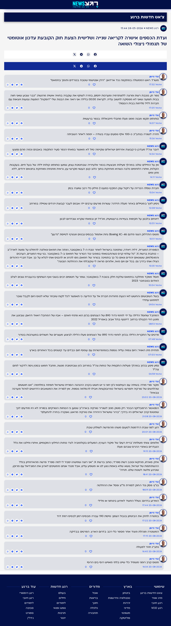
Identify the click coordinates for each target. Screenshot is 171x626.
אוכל (95, 593)
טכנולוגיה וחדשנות (119, 598)
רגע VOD (156, 608)
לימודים (61, 603)
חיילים (62, 598)
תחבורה (93, 613)
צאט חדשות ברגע (151, 593)
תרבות (62, 613)
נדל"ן (30, 618)
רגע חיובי (157, 603)
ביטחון (126, 593)
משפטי (126, 613)
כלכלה (94, 608)
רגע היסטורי (27, 593)
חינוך (95, 603)
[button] (95, 54)
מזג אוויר (157, 598)
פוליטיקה (125, 618)
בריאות (93, 598)
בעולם (62, 593)
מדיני (127, 608)
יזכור (63, 618)
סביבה (30, 608)
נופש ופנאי (59, 608)
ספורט (30, 613)
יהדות (126, 603)
